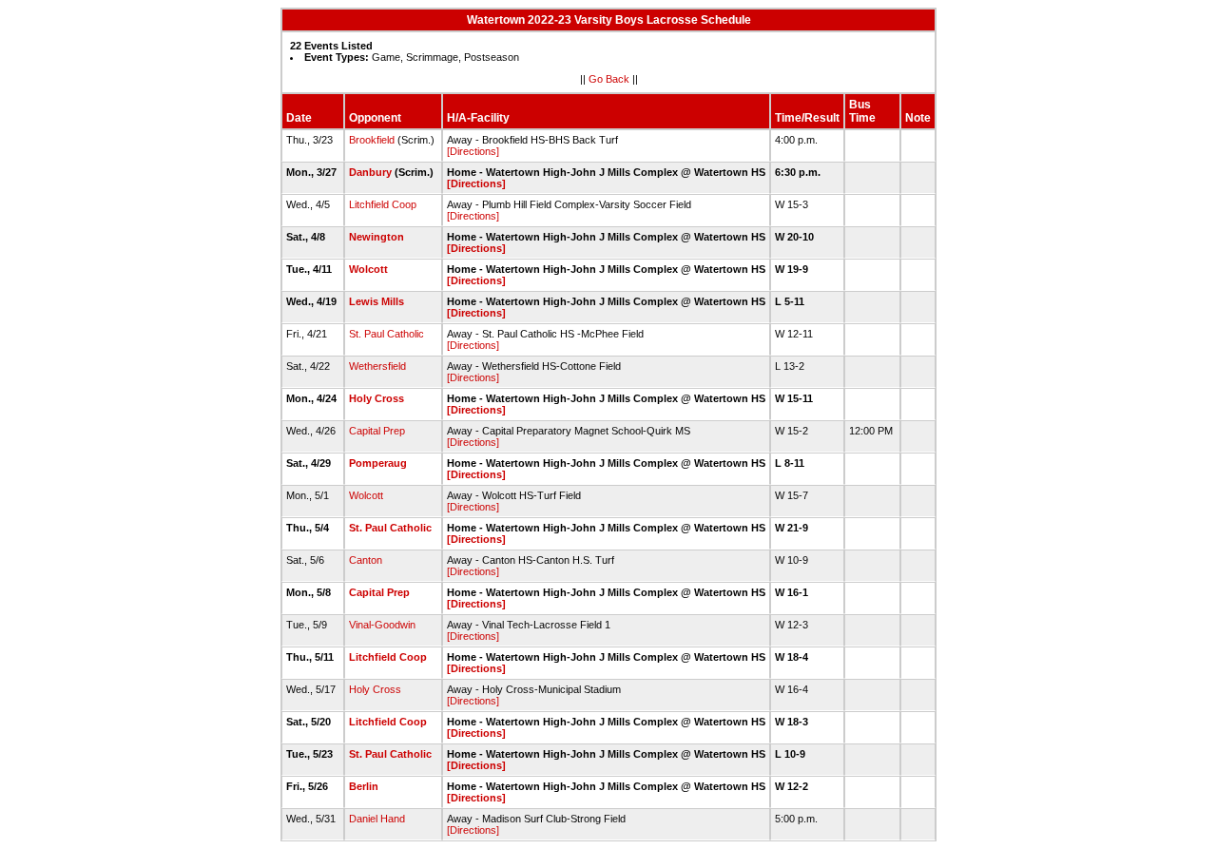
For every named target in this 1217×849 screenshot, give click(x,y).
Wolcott (368, 269)
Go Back (609, 79)
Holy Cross (376, 398)
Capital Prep (377, 430)
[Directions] (473, 151)
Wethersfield (377, 366)
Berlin (363, 786)
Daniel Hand (377, 818)
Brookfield (372, 139)
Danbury (370, 172)
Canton (365, 560)
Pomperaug (378, 463)
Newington (376, 236)
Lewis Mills (376, 301)
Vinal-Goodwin (382, 624)
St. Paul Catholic (386, 333)
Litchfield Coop (382, 204)
